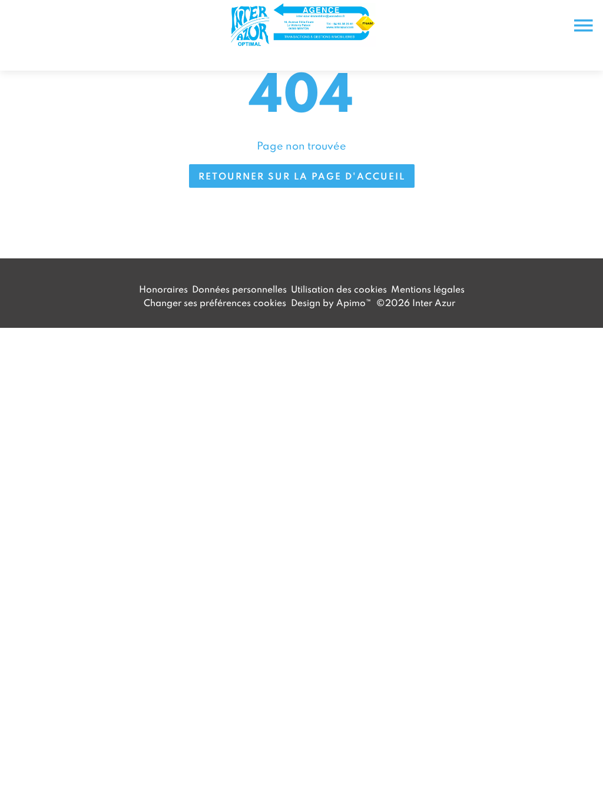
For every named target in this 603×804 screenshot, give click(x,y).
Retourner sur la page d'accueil (301, 176)
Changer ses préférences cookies (215, 302)
